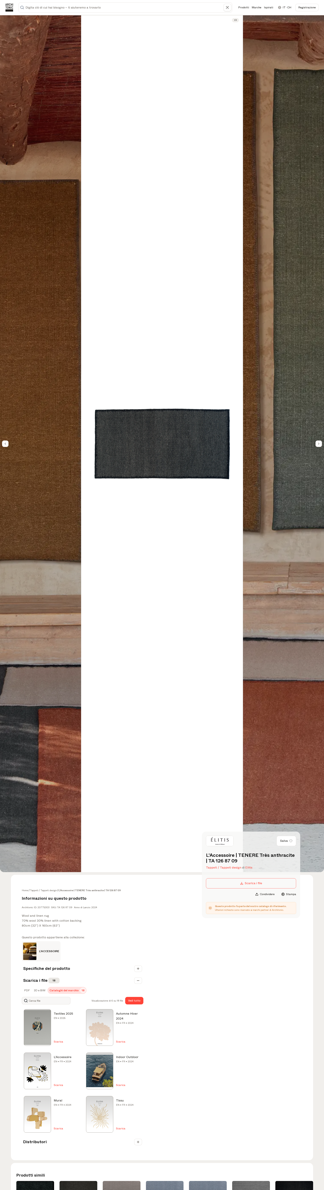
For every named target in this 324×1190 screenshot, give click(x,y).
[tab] (26, 990)
